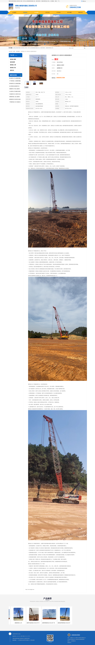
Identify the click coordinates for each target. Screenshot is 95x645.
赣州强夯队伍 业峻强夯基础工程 (15, 83)
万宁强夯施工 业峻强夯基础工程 (15, 80)
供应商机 (25, 12)
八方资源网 (19, 640)
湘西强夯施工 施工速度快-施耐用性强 (15, 96)
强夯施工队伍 (13, 67)
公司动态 (58, 12)
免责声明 (24, 640)
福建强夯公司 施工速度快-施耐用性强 (15, 88)
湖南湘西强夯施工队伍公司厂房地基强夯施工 (49, 622)
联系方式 (80, 12)
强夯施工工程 (13, 64)
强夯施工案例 (13, 59)
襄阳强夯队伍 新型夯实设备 (14, 99)
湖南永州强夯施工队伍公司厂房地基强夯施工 (80, 622)
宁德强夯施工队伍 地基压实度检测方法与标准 (15, 101)
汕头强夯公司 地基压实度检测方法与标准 (15, 91)
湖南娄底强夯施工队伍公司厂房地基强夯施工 (65, 622)
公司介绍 (47, 12)
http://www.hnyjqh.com (30, 589)
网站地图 (32, 640)
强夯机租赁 (12, 62)
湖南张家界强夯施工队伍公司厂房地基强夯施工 (33, 622)
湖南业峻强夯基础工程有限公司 (18, 638)
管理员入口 (28, 640)
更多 (21, 75)
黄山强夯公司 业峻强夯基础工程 (15, 78)
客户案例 (69, 12)
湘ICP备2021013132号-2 (25, 636)
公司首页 (14, 12)
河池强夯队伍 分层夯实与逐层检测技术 (15, 94)
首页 (14, 51)
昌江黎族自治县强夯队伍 (14, 86)
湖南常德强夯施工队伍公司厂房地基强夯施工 (18, 622)
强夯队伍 (12, 70)
